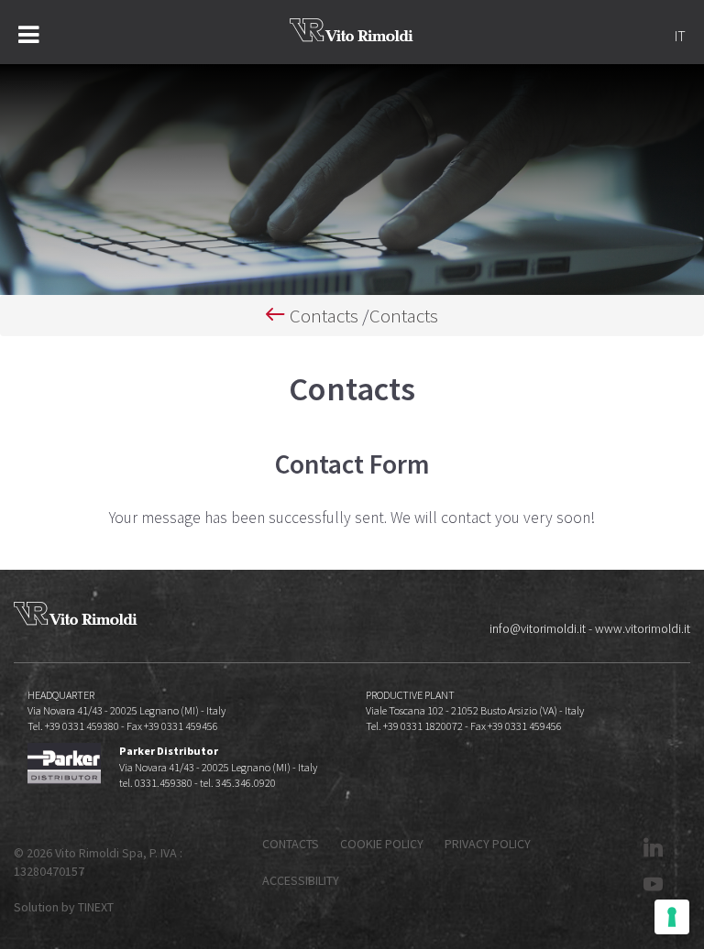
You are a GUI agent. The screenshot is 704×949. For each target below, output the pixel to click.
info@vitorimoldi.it (538, 628)
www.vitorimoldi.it (642, 628)
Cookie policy (382, 843)
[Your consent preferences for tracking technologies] (671, 917)
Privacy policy (488, 843)
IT (680, 36)
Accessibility (300, 880)
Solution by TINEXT (64, 907)
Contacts (324, 315)
